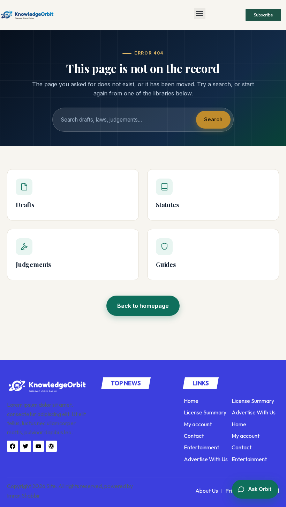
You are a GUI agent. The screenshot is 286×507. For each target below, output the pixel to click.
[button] (199, 13)
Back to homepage (143, 305)
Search (213, 119)
